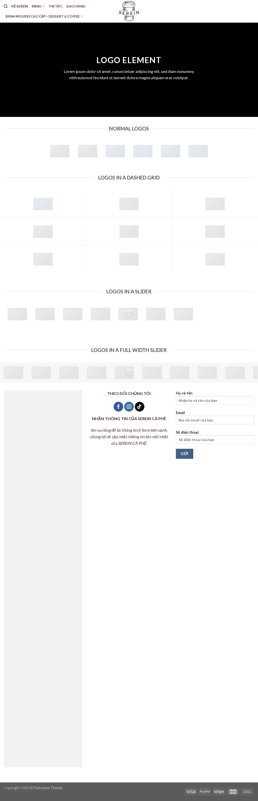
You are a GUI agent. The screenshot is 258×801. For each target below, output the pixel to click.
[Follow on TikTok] (139, 407)
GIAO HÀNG (75, 6)
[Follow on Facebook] (118, 407)
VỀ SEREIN (19, 6)
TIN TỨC (55, 6)
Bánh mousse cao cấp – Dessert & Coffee (43, 16)
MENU (37, 6)
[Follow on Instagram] (129, 407)
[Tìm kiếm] (6, 6)
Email (180, 413)
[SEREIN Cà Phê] (129, 11)
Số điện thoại (187, 432)
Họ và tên (184, 393)
